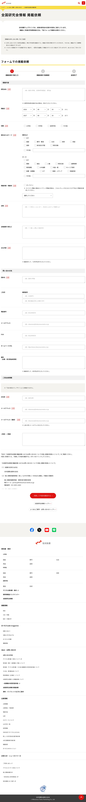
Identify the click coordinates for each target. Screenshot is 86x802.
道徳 (27, 145)
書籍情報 (4, 605)
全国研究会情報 (8, 598)
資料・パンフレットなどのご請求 (13, 691)
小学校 (28, 126)
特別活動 (55, 145)
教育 (4, 610)
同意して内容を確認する (42, 495)
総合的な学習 (41, 145)
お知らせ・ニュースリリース (11, 756)
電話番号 (4, 311)
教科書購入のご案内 (8, 781)
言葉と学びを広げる (8, 635)
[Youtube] (47, 530)
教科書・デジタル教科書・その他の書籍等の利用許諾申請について (21, 667)
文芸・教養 (6, 614)
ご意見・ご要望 (6, 434)
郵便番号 (25, 292)
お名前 (5, 397)
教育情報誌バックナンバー (11, 594)
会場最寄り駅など (6, 226)
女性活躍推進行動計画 (9, 740)
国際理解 (74, 163)
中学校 (40, 126)
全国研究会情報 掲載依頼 (11, 687)
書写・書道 (40, 141)
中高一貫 (55, 167)
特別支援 (60, 163)
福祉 (38, 163)
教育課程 (29, 167)
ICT (43, 171)
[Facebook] (32, 530)
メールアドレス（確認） (10, 419)
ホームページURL (6, 346)
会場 (4, 205)
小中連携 (42, 167)
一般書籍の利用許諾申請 (10, 683)
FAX (2, 334)
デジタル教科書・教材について (11, 659)
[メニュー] (83, 3)
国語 (27, 141)
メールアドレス (5, 323)
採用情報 (5, 728)
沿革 (4, 716)
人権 (48, 163)
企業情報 (4, 698)
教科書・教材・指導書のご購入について (14, 663)
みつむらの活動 (7, 639)
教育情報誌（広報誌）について (11, 675)
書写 (31, 559)
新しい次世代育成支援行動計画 (11, 736)
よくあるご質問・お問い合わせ (14, 7)
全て (27, 138)
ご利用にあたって (8, 763)
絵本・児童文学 (7, 619)
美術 (63, 141)
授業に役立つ (6, 631)
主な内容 (5, 248)
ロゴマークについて (8, 720)
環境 (27, 163)
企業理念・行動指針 (8, 708)
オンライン (29, 185)
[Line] (54, 530)
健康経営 (5, 744)
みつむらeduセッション (9, 748)
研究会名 (5, 89)
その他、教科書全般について (11, 671)
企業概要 (5, 704)
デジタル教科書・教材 (10, 590)
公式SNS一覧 (6, 724)
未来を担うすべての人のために (11, 732)
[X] (39, 530)
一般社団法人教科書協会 (9, 776)
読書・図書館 (30, 171)
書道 (4, 586)
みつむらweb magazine (10, 625)
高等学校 (53, 126)
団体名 (5, 277)
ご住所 (3, 292)
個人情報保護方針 (8, 772)
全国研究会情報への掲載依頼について (13, 679)
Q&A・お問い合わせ (8, 650)
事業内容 (5, 712)
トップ (2, 7)
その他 (65, 126)
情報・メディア (57, 171)
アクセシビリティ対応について (11, 767)
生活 (53, 141)
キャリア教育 (70, 167)
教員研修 (73, 171)
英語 (74, 141)
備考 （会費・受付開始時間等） (9, 358)
